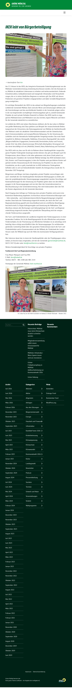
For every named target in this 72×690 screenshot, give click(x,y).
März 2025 (9, 449)
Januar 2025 (9, 459)
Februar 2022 (10, 613)
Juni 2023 (8, 543)
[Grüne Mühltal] (7, 5)
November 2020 (11, 627)
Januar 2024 (9, 510)
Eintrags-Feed (51, 393)
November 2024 (11, 463)
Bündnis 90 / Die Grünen (21, 6)
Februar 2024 (10, 505)
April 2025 (9, 445)
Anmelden (49, 389)
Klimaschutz (30, 445)
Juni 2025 (8, 435)
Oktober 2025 (10, 421)
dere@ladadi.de (16, 257)
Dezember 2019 (11, 646)
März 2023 (9, 557)
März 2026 (9, 403)
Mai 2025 (8, 440)
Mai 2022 (8, 599)
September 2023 (11, 529)
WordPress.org (51, 403)
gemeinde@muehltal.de (56, 241)
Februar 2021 (10, 618)
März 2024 (9, 501)
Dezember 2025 (11, 412)
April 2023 (9, 552)
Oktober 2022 (10, 580)
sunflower (19, 680)
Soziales (29, 482)
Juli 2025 (8, 431)
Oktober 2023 (10, 524)
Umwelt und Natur (32, 492)
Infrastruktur (30, 426)
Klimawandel (30, 449)
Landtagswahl (31, 463)
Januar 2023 (9, 566)
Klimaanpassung (31, 440)
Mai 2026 (8, 398)
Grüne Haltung (33, 377)
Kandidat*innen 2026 (33, 431)
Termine (29, 487)
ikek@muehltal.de (30, 243)
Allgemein (29, 398)
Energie (28, 417)
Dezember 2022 (11, 571)
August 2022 (9, 590)
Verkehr (28, 501)
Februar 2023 (10, 562)
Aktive (28, 393)
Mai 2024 (8, 492)
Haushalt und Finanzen (34, 421)
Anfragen (29, 403)
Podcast (28, 473)
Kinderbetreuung (32, 435)
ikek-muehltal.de (36, 264)
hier (21, 82)
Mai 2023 (8, 548)
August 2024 (9, 477)
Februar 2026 (10, 407)
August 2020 (9, 641)
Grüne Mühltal (19, 3)
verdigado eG (36, 680)
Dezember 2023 (11, 515)
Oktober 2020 (10, 632)
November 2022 (11, 576)
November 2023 (11, 520)
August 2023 (9, 534)
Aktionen (29, 389)
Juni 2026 (8, 393)
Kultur (28, 459)
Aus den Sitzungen (32, 407)
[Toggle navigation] (64, 12)
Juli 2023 (8, 538)
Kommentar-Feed (52, 398)
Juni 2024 (8, 487)
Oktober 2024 (10, 468)
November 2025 (11, 417)
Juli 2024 (8, 482)
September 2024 (11, 473)
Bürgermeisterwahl (32, 412)
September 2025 (11, 426)
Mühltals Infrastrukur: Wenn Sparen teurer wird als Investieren (35, 355)
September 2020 (11, 636)
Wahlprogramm (31, 505)
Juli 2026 (8, 389)
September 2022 (11, 585)
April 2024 (9, 496)
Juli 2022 (8, 594)
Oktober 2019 (10, 651)
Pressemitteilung (32, 477)
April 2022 (9, 604)
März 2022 (9, 608)
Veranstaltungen (31, 496)
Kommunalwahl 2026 (33, 454)
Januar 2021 (9, 622)
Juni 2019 (8, 655)
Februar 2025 (10, 454)
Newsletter (30, 468)
